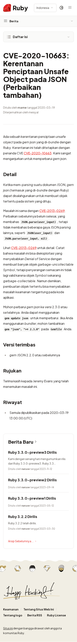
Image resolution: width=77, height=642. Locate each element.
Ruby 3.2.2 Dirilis (22, 516)
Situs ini (8, 628)
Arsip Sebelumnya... (21, 541)
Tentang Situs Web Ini (38, 609)
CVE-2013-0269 (52, 211)
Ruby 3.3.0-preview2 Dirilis (32, 480)
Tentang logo (12, 615)
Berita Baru (20, 442)
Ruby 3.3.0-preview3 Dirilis (32, 452)
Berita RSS (34, 615)
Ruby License (56, 615)
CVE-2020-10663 (38, 153)
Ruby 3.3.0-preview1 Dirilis (32, 498)
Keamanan (11, 609)
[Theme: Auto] (62, 7)
